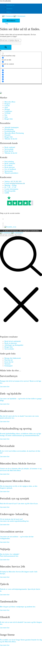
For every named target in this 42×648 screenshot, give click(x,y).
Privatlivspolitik (9, 191)
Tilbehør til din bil (10, 139)
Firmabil (7, 135)
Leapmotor (8, 111)
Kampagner (8, 366)
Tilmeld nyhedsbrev (11, 173)
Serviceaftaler (9, 349)
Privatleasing (8, 129)
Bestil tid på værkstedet (12, 341)
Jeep (6, 117)
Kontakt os (10, 5)
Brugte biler (8, 119)
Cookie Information (11, 189)
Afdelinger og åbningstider (13, 345)
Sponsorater (8, 171)
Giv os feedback (10, 169)
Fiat (5, 115)
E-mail (14, 183)
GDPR (6, 193)
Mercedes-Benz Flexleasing (14, 133)
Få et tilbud (8, 165)
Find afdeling (9, 161)
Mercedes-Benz (9, 102)
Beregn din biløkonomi (12, 358)
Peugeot (7, 104)
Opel (6, 107)
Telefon (12, 181)
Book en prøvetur (10, 343)
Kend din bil (8, 151)
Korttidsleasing (9, 131)
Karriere (9, 8)
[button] (6, 23)
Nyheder (7, 364)
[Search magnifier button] (5, 47)
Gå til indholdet (5, 1)
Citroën (7, 105)
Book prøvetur (9, 167)
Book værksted (9, 147)
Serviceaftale (8, 149)
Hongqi (7, 109)
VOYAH (7, 113)
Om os (9, 12)
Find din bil (8, 360)
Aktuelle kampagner (11, 127)
